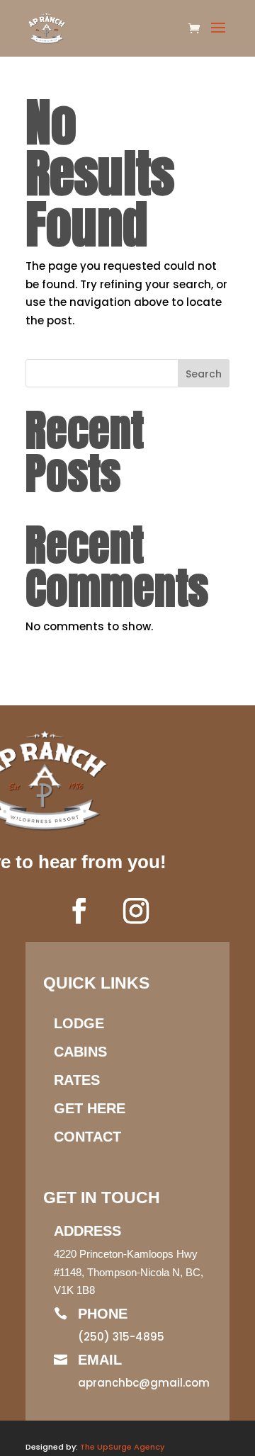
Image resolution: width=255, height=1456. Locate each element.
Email (100, 1359)
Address (87, 1231)
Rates (77, 1080)
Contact (87, 1136)
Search (204, 374)
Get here (89, 1108)
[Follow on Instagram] (136, 910)
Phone (103, 1313)
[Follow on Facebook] (79, 910)
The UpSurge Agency (122, 1446)
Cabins (80, 1051)
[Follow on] (178, 910)
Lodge (79, 1023)
